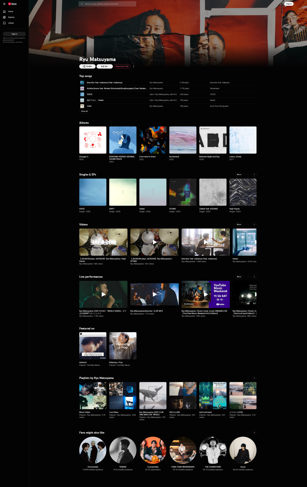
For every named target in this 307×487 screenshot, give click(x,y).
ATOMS (172, 209)
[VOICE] (92, 192)
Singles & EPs (87, 174)
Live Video (113, 412)
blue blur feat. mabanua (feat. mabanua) (104, 82)
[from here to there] (152, 140)
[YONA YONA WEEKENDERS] (182, 450)
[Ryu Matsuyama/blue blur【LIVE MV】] (154, 294)
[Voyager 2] (92, 140)
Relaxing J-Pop (116, 362)
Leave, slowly (235, 157)
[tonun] (243, 450)
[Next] (254, 174)
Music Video (84, 412)
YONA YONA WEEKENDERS (183, 467)
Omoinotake (93, 467)
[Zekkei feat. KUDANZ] (212, 192)
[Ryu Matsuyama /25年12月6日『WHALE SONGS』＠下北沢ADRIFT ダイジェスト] (103, 294)
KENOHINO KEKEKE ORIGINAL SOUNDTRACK (122, 158)
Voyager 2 (83, 157)
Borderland (214, 88)
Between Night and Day (209, 157)
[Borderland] (182, 140)
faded (212, 100)
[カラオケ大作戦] (243, 395)
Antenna (82, 362)
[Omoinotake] (92, 450)
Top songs (85, 76)
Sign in (289, 4)
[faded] (152, 192)
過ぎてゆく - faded (95, 100)
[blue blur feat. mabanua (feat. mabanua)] (206, 242)
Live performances (91, 276)
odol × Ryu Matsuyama (159, 94)
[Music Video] (92, 395)
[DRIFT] (122, 192)
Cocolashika (152, 467)
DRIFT (112, 209)
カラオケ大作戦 (236, 412)
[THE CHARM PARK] (212, 450)
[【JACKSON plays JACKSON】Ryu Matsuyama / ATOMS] (154, 242)
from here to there (147, 157)
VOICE (89, 94)
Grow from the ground (219, 106)
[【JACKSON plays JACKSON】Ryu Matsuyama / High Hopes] (103, 242)
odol (171, 94)
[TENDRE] (122, 450)
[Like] (242, 82)
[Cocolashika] (152, 450)
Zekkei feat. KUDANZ (208, 209)
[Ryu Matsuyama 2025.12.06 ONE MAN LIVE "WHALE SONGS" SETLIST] (152, 395)
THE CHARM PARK (213, 467)
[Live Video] (122, 395)
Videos (83, 224)
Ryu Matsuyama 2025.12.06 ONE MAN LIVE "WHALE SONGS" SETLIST (151, 414)
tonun (242, 467)
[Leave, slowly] (243, 140)
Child (89, 106)
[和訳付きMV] (182, 395)
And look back (205, 412)
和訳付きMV (174, 412)
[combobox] (110, 3)
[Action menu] (133, 66)
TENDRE (122, 467)
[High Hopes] (243, 192)
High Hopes (234, 209)
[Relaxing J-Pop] (122, 345)
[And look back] (212, 395)
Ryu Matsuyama (156, 82)
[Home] (12, 3)
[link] (14, 11)
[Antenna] (92, 345)
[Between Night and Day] (212, 140)
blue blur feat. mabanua (219, 82)
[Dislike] (247, 82)
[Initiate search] (82, 4)
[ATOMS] (182, 192)
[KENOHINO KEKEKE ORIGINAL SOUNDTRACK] (122, 140)
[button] (82, 83)
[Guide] (4, 3)
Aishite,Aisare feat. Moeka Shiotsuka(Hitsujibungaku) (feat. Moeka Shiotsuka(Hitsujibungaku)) (117, 88)
